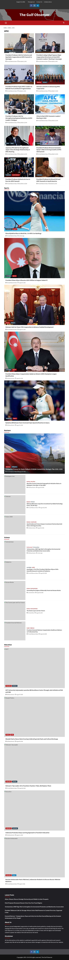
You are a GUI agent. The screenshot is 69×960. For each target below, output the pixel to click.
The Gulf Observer (34, 15)
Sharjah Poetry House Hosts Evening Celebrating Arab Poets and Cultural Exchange (31, 739)
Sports (14, 229)
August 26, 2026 (19, 378)
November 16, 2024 (23, 122)
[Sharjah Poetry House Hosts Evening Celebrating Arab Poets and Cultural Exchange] (34, 717)
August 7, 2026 (22, 884)
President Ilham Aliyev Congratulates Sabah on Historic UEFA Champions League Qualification (31, 375)
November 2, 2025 (23, 61)
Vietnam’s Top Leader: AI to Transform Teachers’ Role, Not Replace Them (28, 786)
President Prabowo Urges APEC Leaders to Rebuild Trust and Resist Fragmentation (18, 88)
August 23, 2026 (39, 613)
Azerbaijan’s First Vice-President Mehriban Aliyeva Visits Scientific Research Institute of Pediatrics (42, 570)
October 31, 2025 (22, 91)
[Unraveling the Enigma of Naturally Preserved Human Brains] (14, 590)
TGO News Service (10, 378)
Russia (14, 875)
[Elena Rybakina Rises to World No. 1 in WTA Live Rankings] (34, 211)
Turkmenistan (36, 547)
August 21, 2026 (19, 425)
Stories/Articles (34, 588)
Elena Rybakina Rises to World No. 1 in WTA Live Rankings (23, 234)
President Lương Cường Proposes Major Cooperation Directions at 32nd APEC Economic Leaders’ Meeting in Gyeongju (49, 57)
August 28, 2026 (43, 507)
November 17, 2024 (54, 91)
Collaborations (48, 2)
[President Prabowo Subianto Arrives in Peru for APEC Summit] (19, 167)
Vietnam (39, 50)
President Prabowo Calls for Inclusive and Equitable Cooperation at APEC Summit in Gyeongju (18, 57)
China (38, 112)
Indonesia (8, 50)
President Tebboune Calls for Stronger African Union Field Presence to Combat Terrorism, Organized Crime (33, 911)
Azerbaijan (8, 276)
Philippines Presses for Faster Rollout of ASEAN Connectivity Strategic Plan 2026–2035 (34, 469)
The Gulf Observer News (12, 61)
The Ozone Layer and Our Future (36, 611)
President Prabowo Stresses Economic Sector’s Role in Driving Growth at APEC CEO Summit (48, 150)
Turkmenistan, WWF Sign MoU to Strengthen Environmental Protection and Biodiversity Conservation (43, 550)
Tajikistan (32, 628)
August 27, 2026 (22, 282)
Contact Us (39, 2)
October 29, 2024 (53, 183)
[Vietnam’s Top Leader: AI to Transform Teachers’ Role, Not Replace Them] (34, 764)
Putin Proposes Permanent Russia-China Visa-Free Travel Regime (23, 903)
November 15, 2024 (54, 154)
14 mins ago (39, 553)
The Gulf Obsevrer (47, 957)
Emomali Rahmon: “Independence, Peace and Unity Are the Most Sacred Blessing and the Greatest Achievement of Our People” (33, 917)
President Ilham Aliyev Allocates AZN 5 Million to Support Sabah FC (26, 280)
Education (8, 686)
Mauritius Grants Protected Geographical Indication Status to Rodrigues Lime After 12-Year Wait (44, 484)
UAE (12, 734)
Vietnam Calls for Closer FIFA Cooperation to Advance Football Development (29, 327)
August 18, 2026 (43, 634)
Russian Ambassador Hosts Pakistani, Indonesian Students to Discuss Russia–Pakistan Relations (32, 881)
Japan (12, 143)
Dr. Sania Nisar (31, 613)
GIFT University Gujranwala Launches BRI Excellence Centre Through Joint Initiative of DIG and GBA (34, 691)
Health (33, 567)
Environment (30, 547)
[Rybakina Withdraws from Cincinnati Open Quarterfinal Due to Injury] (34, 400)
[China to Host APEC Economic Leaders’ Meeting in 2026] (50, 104)
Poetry (7, 734)
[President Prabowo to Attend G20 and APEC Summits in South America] (50, 167)
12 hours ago (21, 236)
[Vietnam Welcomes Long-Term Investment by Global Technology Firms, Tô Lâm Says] (14, 504)
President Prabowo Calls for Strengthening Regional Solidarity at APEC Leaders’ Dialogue (18, 118)
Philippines (14, 467)
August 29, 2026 (22, 471)
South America (16, 175)
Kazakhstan (8, 229)
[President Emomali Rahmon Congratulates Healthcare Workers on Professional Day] (14, 630)
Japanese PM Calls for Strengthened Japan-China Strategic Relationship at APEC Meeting (17, 150)
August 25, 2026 (40, 528)
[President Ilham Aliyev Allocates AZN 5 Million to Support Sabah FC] (34, 258)
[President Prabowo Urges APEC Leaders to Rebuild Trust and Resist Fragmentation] (19, 74)
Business (39, 82)
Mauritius (33, 481)
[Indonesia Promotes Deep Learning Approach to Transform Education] (34, 810)
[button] (6, 23)
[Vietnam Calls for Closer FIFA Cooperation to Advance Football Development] (34, 305)
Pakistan (15, 686)
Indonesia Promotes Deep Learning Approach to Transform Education (27, 833)
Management (31, 2)
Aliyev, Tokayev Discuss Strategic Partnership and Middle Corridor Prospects (26, 899)
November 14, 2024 (23, 183)
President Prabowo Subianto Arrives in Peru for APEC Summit (17, 180)
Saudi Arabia (33, 522)
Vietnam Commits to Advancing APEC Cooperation (48, 88)
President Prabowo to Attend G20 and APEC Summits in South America (48, 180)
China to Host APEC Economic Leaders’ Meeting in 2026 (48, 117)
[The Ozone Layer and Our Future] (14, 610)
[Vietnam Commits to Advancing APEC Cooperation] (50, 74)
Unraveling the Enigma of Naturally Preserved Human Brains (44, 590)
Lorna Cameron (31, 592)
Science (28, 588)
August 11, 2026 (19, 835)
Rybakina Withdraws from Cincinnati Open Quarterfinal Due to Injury (27, 423)
